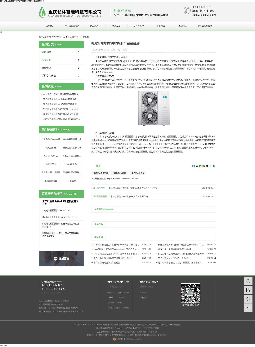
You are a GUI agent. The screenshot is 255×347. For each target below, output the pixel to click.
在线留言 (126, 308)
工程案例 (116, 26)
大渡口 (145, 332)
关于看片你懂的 (72, 26)
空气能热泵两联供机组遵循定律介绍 (59, 99)
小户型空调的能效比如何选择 (106, 262)
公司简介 (143, 293)
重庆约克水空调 (138, 173)
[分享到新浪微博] (197, 166)
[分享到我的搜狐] (207, 166)
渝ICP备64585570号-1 (105, 328)
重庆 (113, 332)
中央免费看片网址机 (72, 139)
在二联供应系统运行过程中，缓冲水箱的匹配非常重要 (186, 262)
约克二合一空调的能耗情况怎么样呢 (174, 249)
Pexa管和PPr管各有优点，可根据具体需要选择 (119, 249)
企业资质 (161, 26)
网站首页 (50, 26)
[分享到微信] (200, 166)
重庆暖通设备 (51, 180)
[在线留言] (248, 299)
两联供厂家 (72, 164)
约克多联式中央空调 (50, 139)
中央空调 (72, 180)
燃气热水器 (51, 147)
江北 (137, 332)
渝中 (156, 332)
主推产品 (111, 298)
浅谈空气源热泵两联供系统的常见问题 (60, 114)
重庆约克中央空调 (101, 173)
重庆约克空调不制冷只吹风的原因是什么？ (133, 188)
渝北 (133, 332)
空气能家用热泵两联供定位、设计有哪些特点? (62, 109)
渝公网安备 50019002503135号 (129, 339)
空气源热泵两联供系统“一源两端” (173, 258)
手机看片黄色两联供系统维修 (72, 172)
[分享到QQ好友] (203, 166)
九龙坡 (151, 332)
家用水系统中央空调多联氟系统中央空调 (129, 196)
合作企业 (143, 298)
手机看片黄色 (49, 75)
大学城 (118, 332)
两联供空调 (51, 164)
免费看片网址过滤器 (50, 172)
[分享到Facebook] (214, 166)
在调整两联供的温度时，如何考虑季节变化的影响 (118, 254)
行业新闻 (85, 37)
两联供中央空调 (51, 156)
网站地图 (3, 346)
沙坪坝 (124, 332)
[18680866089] (248, 281)
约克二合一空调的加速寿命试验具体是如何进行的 (181, 254)
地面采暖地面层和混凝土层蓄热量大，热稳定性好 (184, 245)
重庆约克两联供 (119, 173)
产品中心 (94, 26)
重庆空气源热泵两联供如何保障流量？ (62, 119)
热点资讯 (46, 68)
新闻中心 (183, 26)
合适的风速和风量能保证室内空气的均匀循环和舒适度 (118, 245)
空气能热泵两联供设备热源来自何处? (60, 104)
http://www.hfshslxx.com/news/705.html (122, 179)
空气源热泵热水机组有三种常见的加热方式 (113, 258)
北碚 (129, 332)
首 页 (65, 37)
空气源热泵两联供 (129, 325)
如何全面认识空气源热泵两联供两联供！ (62, 94)
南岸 (141, 332)
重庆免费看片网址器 (72, 147)
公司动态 (46, 52)
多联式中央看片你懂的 (72, 156)
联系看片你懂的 (205, 26)
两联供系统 (138, 26)
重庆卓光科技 (153, 328)
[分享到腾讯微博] (210, 166)
